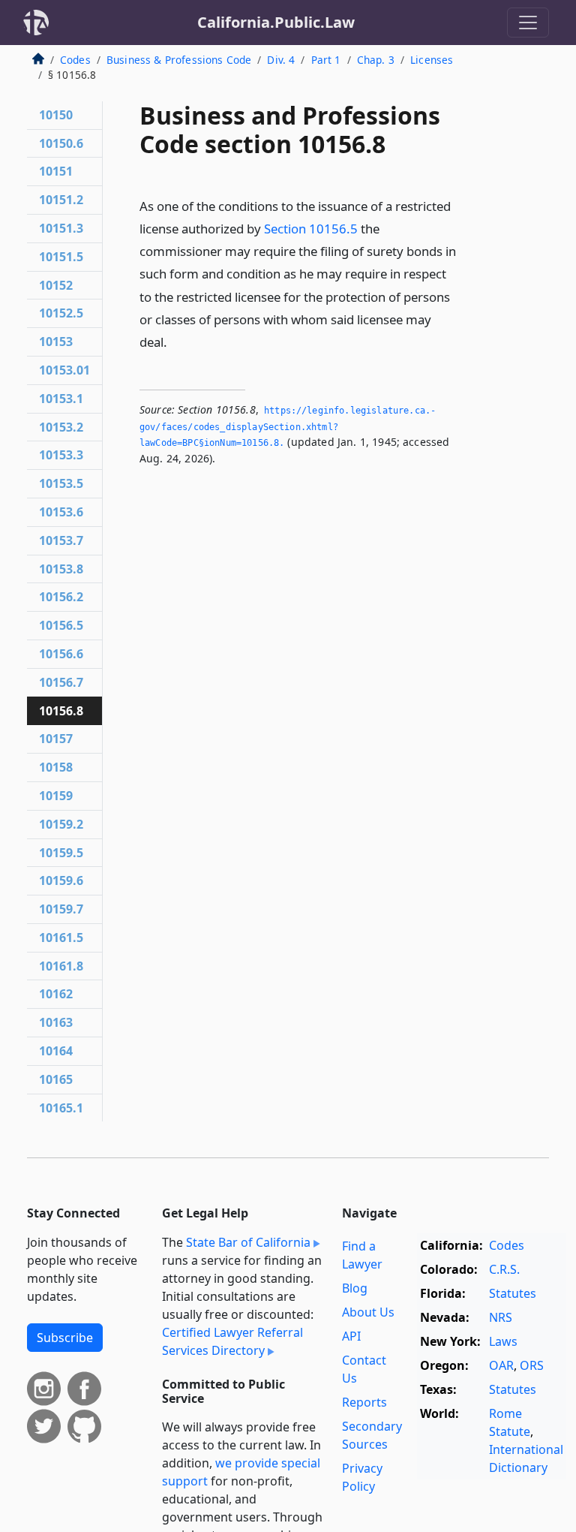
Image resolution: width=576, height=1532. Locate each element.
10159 (56, 795)
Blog (355, 1288)
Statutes (512, 1293)
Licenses (431, 60)
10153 (56, 341)
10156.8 (61, 711)
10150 (56, 115)
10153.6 (61, 512)
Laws (503, 1341)
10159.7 (61, 909)
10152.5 (61, 313)
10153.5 (61, 483)
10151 (56, 171)
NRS (500, 1317)
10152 (56, 285)
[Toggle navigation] (528, 23)
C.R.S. (504, 1269)
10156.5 (61, 625)
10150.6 (61, 143)
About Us (368, 1312)
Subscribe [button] (65, 1337)
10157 (56, 738)
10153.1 (61, 398)
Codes (75, 60)
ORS (532, 1365)
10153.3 (61, 455)
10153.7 (61, 540)
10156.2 (61, 596)
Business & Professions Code (178, 60)
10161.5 (61, 937)
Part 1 (326, 60)
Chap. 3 (375, 60)
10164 (56, 1051)
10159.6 (61, 880)
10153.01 (64, 370)
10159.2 (61, 824)
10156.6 (61, 654)
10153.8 (61, 569)
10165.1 (61, 1108)
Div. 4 (281, 60)
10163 (56, 1022)
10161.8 (61, 966)
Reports (364, 1402)
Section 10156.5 (311, 228)
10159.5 (61, 852)
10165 (56, 1079)
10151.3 (61, 228)
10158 (56, 767)
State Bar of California (248, 1242)
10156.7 (61, 682)
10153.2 (61, 427)
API (351, 1336)
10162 (56, 994)
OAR (501, 1365)
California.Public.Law (276, 22)
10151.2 (61, 199)
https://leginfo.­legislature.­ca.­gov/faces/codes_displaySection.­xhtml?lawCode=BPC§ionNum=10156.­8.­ (288, 426)
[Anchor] (176, 341)
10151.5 (61, 256)
